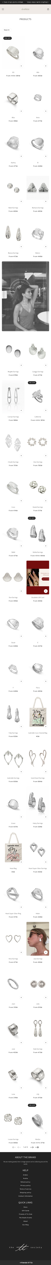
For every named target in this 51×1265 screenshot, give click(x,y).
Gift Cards (25, 1210)
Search (6, 30)
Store (25, 1207)
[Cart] (48, 9)
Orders (25, 1175)
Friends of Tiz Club (25, 1214)
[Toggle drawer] (3, 9)
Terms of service (25, 1189)
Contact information (26, 1196)
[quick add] (46, 726)
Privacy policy (26, 1185)
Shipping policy (25, 1192)
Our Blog (25, 1225)
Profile (25, 1178)
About (25, 1221)
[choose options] (21, 66)
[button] (25, 1262)
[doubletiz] (25, 9)
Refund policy (25, 1182)
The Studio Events (25, 1217)
